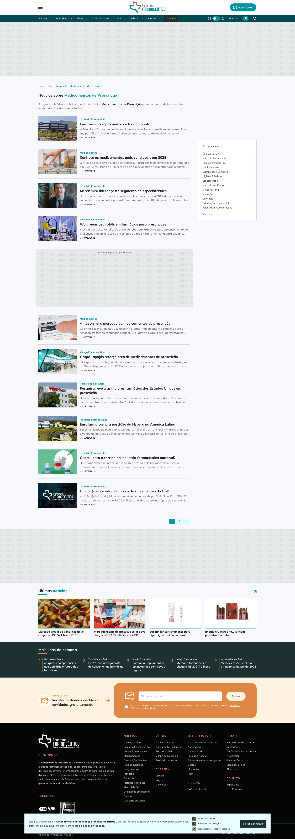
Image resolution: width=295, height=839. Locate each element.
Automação (194, 746)
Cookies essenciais (206, 818)
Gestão (192, 764)
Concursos (162, 784)
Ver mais (207, 214)
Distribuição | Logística (215, 171)
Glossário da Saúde (135, 800)
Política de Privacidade (50, 834)
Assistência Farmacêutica (202, 742)
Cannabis (207, 198)
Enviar (236, 696)
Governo (128, 796)
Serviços (152, 18)
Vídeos (80, 18)
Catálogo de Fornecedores (242, 751)
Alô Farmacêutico (166, 742)
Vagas (159, 780)
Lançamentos (210, 180)
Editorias (43, 18)
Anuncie (171, 18)
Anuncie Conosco (236, 760)
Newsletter (233, 755)
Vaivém (160, 775)
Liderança (193, 769)
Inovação (207, 194)
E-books (135, 18)
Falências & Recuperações (217, 207)
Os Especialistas (101, 18)
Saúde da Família (197, 789)
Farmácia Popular (198, 755)
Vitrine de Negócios (167, 755)
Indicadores (62, 18)
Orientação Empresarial (215, 203)
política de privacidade (91, 825)
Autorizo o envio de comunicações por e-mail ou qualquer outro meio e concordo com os (184, 707)
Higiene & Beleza (212, 176)
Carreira (118, 18)
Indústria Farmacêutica (215, 158)
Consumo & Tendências (169, 746)
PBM (190, 773)
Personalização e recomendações (213, 828)
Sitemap (231, 769)
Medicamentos (210, 167)
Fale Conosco (234, 789)
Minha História (210, 189)
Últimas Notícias (211, 153)
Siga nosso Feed (236, 764)
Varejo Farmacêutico (214, 162)
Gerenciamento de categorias (204, 760)
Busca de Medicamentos (240, 742)
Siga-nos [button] (234, 18)
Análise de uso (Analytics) (209, 823)
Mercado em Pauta (213, 185)
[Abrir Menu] (60, 7)
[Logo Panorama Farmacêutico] (147, 7)
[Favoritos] (245, 18)
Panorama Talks (165, 751)
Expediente (233, 784)
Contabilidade (195, 751)
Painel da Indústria (166, 760)
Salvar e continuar (253, 823)
